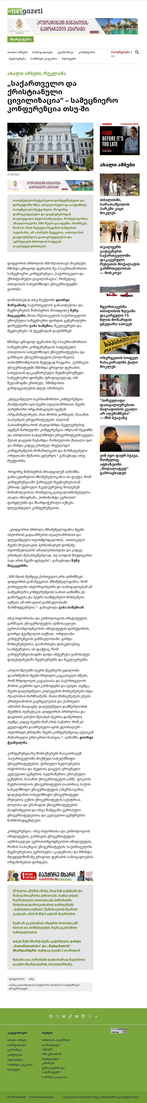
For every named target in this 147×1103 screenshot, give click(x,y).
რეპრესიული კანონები (50, 1061)
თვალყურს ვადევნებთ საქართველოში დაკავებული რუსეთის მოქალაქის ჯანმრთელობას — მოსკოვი (120, 259)
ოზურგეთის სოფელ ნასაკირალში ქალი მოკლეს (119, 362)
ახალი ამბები (17, 52)
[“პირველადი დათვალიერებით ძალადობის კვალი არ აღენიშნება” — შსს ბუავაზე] (120, 386)
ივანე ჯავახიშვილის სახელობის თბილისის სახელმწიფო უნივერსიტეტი (44, 986)
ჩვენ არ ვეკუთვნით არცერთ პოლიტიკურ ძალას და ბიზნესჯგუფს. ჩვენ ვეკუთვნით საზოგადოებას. (45, 927)
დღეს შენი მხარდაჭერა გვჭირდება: (41, 941)
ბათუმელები (120, 52)
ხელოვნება (17, 58)
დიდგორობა (17, 978)
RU (113, 56)
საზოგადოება (42, 52)
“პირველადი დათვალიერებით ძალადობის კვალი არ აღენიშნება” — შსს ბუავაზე (118, 409)
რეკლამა (55, 73)
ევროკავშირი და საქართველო (53, 1070)
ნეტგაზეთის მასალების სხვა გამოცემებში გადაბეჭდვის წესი (101, 1097)
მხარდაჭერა (20, 39)
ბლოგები (69, 58)
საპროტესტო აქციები (51, 1047)
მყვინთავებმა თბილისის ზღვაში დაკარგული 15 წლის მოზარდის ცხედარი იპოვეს (117, 315)
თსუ (31, 978)
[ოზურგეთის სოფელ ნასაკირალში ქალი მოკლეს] (120, 343)
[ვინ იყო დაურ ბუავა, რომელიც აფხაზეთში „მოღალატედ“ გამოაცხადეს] (120, 439)
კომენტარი (87, 52)
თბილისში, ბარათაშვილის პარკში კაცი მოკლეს (115, 206)
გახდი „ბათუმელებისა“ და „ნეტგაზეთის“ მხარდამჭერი (47, 945)
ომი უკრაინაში (52, 1054)
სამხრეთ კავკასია (44, 58)
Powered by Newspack (41, 1097)
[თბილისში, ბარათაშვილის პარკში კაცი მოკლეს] (120, 185)
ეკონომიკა (66, 52)
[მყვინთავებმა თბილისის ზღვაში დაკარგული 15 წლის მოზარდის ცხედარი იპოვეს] (120, 292)
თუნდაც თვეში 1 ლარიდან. (59, 950)
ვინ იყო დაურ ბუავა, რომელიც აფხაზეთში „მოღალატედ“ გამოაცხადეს (119, 464)
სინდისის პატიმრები (56, 1040)
